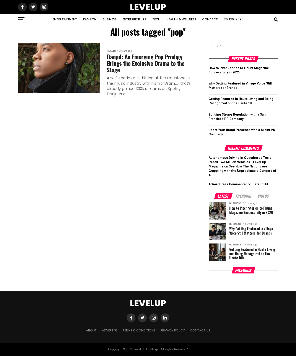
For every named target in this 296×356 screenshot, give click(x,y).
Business (109, 19)
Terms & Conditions (139, 330)
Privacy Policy (173, 330)
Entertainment (65, 19)
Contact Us (200, 330)
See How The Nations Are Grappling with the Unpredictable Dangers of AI (242, 171)
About (91, 330)
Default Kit (260, 184)
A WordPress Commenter (228, 184)
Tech (156, 19)
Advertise (109, 330)
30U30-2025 (233, 19)
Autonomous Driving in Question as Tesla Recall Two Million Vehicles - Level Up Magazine (240, 162)
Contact (210, 19)
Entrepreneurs (134, 19)
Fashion (89, 19)
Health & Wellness (181, 19)
